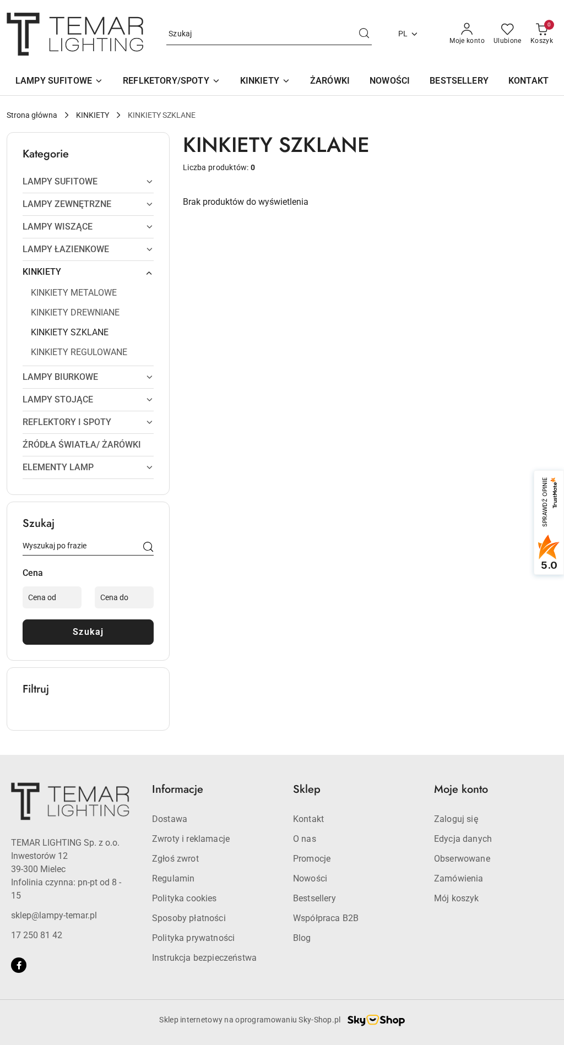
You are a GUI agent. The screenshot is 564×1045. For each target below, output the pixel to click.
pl (403, 33)
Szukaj (88, 632)
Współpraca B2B (326, 918)
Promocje (311, 858)
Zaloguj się (456, 819)
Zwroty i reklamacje (191, 839)
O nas (304, 839)
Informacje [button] (177, 789)
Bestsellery (314, 898)
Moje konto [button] (461, 789)
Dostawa (169, 819)
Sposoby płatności (189, 918)
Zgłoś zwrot (175, 858)
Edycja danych (463, 839)
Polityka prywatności (193, 938)
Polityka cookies (184, 898)
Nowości (310, 878)
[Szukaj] (148, 548)
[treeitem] (88, 182)
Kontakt (308, 819)
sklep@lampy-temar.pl (54, 915)
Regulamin (173, 878)
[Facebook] (18, 965)
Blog (302, 938)
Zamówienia (459, 878)
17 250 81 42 (36, 935)
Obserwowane (462, 858)
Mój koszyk (456, 898)
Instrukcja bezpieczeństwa (204, 958)
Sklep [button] (307, 789)
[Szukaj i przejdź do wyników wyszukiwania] (364, 34)
